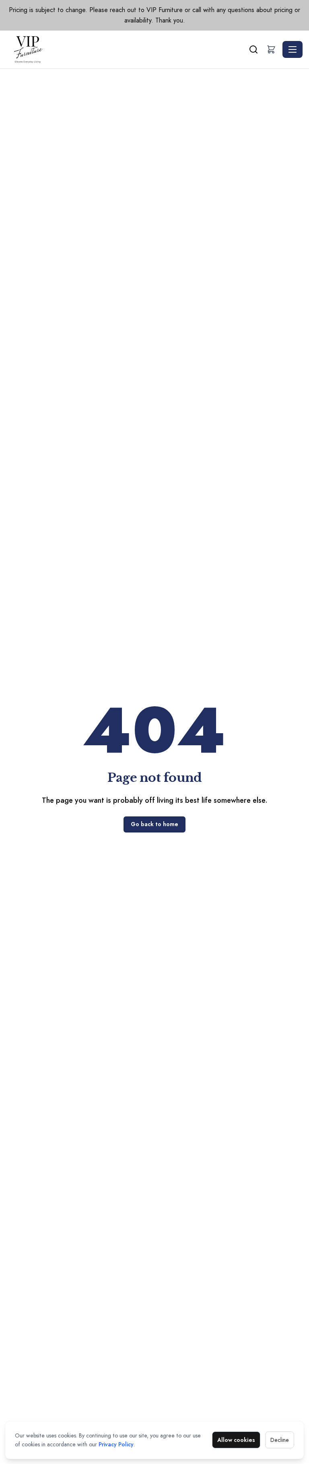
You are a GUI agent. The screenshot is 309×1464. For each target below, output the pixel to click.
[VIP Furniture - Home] (126, 49)
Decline (279, 1440)
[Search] (253, 49)
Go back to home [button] (154, 824)
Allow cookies (236, 1440)
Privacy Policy (116, 1444)
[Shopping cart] (271, 49)
